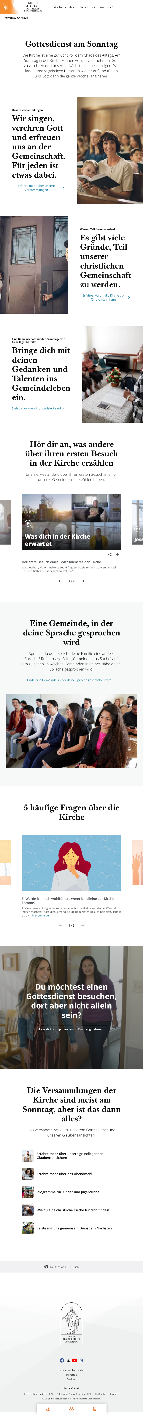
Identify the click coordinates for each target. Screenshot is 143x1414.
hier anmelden (41, 915)
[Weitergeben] (110, 554)
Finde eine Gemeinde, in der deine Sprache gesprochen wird (69, 680)
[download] (117, 554)
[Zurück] (60, 581)
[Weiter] (82, 581)
